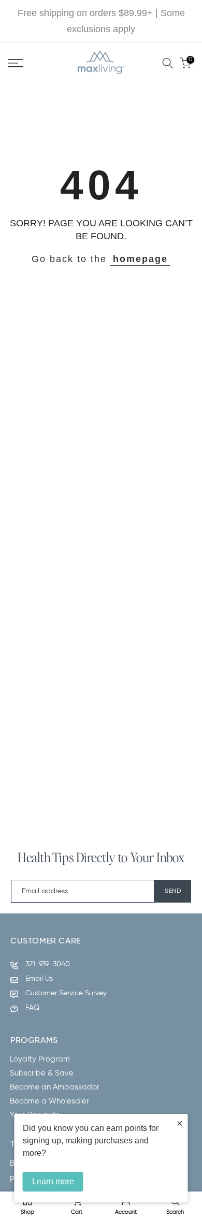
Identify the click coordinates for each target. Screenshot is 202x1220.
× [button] (180, 1123)
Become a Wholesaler (49, 1101)
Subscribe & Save (42, 1073)
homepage (140, 259)
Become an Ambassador (54, 1087)
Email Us (39, 978)
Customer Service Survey (66, 993)
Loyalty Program (40, 1059)
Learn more (53, 1181)
